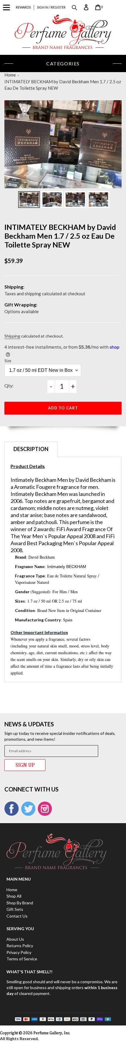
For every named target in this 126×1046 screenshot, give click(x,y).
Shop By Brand (19, 902)
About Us (15, 939)
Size (7, 360)
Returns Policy (19, 945)
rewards (23, 7)
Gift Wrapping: (20, 304)
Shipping (12, 335)
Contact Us (17, 915)
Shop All (13, 896)
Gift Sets (14, 909)
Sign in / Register (51, 7)
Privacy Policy (18, 952)
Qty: (8, 385)
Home (10, 74)
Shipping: (14, 286)
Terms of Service (21, 958)
